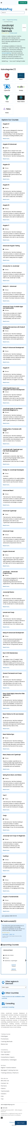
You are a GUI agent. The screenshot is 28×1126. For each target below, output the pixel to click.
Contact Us (23, 2)
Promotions (5, 1039)
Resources (4, 1044)
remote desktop (6, 53)
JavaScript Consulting (8, 1007)
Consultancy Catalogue (9, 1060)
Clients (3, 1088)
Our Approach (5, 1052)
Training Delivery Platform (10, 1073)
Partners (4, 1086)
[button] (25, 960)
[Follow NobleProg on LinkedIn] (2, 1118)
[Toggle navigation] (26, 9)
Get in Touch (20, 1123)
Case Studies (5, 1054)
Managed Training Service (9, 1070)
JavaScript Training (8, 21)
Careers (3, 1094)
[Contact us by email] (1, 2)
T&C (2, 1099)
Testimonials (5, 1091)
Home (4, 19)
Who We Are (5, 1080)
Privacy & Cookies (14, 1122)
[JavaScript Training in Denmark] (7, 9)
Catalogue (4, 1036)
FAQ (2, 1096)
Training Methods (6, 1041)
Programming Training (12, 19)
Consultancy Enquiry (8, 1057)
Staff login (14, 1125)
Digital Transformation (8, 1067)
